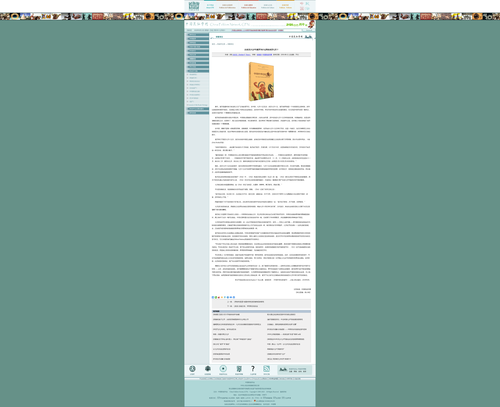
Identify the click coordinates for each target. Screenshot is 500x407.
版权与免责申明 (228, 379)
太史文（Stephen (238, 55)
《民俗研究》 (193, 74)
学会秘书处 (224, 398)
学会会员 (256, 379)
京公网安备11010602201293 (265, 401)
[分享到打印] (234, 297)
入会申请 (253, 374)
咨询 (300, 371)
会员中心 (248, 379)
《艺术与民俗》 (193, 98)
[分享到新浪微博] (219, 297)
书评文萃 (193, 55)
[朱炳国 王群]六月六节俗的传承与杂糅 (226, 314)
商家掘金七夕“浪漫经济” (275, 349)
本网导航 (289, 379)
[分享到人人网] (228, 297)
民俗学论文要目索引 (197, 109)
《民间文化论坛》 (194, 81)
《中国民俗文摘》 (194, 91)
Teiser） (248, 55)
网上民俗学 (239, 379)
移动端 (282, 379)
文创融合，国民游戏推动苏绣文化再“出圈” (282, 324)
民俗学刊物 (194, 71)
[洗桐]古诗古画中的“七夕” (276, 354)
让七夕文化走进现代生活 (221, 349)
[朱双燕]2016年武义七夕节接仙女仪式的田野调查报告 (285, 339)
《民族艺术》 (193, 78)
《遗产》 (191, 101)
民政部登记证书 (229, 401)
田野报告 (193, 43)
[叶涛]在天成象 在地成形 (221, 359)
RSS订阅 (267, 374)
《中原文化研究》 (194, 95)
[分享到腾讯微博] (225, 297)
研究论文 (193, 35)
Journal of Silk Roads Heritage (197, 105)
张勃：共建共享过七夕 (221, 334)
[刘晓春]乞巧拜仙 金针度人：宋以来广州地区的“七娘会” (232, 339)
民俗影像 (193, 63)
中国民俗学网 (267, 55)
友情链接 (218, 379)
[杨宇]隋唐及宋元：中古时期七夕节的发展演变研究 (285, 319)
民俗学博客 (239, 374)
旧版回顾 (297, 379)
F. (244, 55)
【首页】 (189, 30)
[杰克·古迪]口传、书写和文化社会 (246, 306)
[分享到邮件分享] (231, 297)
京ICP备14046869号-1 (244, 401)
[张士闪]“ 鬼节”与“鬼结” (221, 344)
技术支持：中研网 (269, 404)
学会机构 (202, 379)
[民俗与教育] (249, 11)
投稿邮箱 (268, 398)
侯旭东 (259, 55)
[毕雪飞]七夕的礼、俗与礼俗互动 (224, 329)
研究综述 (193, 113)
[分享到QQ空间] (222, 297)
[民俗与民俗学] (227, 11)
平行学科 (193, 67)
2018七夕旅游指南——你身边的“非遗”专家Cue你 (284, 334)
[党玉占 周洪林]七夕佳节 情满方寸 (279, 359)
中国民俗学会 (223, 392)
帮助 (295, 371)
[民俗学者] (285, 11)
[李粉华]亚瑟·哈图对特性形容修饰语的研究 (249, 302)
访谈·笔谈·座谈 (195, 47)
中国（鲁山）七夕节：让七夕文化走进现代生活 (283, 344)
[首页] (194, 11)
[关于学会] (210, 11)
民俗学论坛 (223, 374)
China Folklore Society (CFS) (239, 392)
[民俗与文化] (268, 11)
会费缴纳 (264, 379)
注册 (290, 371)
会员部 (278, 398)
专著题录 (193, 39)
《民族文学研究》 (194, 85)
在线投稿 (208, 374)
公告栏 (192, 374)
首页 (213, 44)
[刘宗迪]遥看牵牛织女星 (221, 354)
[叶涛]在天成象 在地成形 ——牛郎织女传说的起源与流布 (287, 329)
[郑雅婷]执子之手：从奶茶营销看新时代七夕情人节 (231, 319)
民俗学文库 (221, 44)
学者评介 (193, 51)
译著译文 (230, 44)
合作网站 (210, 379)
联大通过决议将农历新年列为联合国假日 (281, 314)
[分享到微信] (216, 297)
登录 (304, 371)
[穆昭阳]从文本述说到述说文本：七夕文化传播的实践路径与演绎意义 (237, 324)
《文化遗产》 (193, 88)
